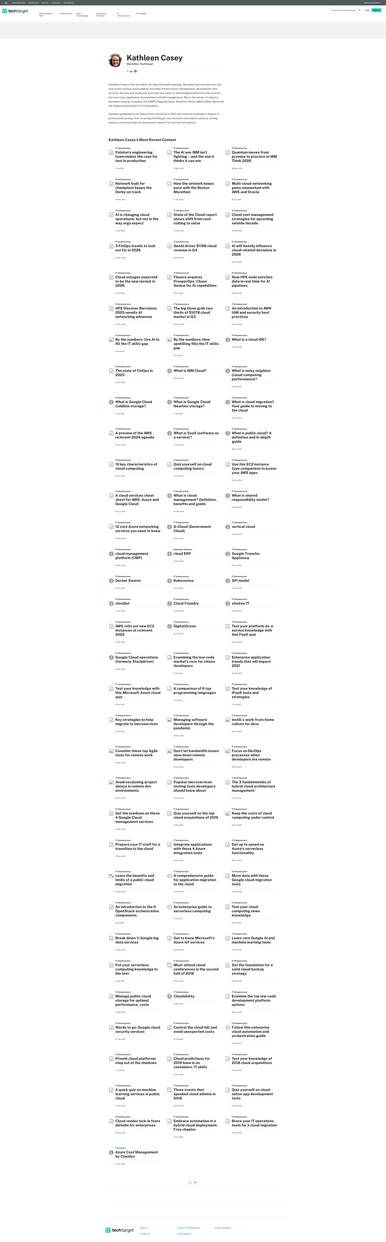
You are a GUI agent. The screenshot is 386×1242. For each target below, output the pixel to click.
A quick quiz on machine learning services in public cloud (137, 1094)
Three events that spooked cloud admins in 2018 (195, 1094)
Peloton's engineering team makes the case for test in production (136, 156)
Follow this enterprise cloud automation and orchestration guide (250, 1031)
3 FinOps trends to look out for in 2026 (135, 248)
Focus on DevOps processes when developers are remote (251, 755)
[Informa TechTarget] (6, 3)
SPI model (240, 580)
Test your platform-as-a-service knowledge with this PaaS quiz (253, 630)
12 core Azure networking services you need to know (137, 528)
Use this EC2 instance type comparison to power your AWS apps (254, 468)
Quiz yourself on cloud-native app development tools (252, 1094)
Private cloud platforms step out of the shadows (136, 1060)
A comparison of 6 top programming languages (195, 690)
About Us (144, 1228)
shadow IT (240, 603)
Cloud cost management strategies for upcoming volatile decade (253, 218)
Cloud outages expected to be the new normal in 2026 (136, 281)
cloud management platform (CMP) (131, 555)
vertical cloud (243, 526)
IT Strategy (141, 13)
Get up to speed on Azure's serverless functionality (248, 848)
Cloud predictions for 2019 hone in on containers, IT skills (192, 1062)
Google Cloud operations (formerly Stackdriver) (136, 659)
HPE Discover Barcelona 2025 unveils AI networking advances (136, 312)
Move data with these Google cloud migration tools (252, 879)
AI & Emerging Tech (45, 14)
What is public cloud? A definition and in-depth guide (252, 437)
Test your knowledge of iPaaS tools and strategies (252, 692)
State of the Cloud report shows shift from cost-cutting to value (195, 218)
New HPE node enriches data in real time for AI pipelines (252, 281)
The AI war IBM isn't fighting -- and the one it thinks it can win (194, 156)
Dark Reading (68, 3)
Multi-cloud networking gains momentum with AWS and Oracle (252, 187)
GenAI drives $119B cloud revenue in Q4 (195, 248)
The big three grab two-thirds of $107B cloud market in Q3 (194, 312)
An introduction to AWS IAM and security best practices (251, 312)
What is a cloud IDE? (249, 339)
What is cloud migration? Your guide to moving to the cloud (253, 406)
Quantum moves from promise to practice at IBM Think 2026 (254, 156)
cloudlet (122, 603)
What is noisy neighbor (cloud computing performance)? (251, 374)
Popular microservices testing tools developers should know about (195, 786)
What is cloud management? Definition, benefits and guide (195, 499)
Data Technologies (82, 14)
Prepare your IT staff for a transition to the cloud (137, 846)
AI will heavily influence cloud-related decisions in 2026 (254, 250)
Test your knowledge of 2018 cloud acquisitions (252, 1060)
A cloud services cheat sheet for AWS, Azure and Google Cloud (137, 499)
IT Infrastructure (123, 14)
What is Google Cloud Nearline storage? (192, 404)
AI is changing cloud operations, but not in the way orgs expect (136, 218)
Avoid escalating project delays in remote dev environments (136, 786)
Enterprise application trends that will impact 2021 (251, 661)
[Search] (359, 10)
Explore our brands (371, 3)
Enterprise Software (101, 14)
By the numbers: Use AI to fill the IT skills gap (137, 341)
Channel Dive (33, 3)
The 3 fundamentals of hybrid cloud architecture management (253, 786)
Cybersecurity (65, 13)
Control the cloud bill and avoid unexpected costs (195, 1029)
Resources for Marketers (188, 1228)
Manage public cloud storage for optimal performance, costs (133, 1000)
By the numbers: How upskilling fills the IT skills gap (196, 343)
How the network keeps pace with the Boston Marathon (194, 187)
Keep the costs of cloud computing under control (253, 815)
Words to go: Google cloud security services (137, 1029)
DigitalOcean (185, 626)
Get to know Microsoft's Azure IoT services (194, 940)
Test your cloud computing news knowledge (246, 911)
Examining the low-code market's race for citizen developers (194, 661)
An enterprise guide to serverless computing (193, 909)
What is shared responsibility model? (250, 497)
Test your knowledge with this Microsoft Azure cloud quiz (138, 692)
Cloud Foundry (186, 603)
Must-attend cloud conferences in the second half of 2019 (196, 969)
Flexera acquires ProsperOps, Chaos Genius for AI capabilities (195, 281)
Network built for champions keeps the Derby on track (133, 187)
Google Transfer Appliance (246, 555)
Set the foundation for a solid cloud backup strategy (252, 969)
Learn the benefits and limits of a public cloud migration (134, 879)
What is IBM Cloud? (190, 370)
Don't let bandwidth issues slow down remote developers (196, 755)
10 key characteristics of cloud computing (136, 466)
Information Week (18, 3)
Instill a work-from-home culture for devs (253, 721)
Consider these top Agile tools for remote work (136, 753)
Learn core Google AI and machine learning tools (253, 940)
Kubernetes (184, 580)
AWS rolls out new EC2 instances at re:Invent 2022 (134, 630)
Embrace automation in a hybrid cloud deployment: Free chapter (195, 1125)
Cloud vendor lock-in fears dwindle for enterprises (137, 1123)
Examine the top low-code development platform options (254, 1000)
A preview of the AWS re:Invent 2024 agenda (134, 435)
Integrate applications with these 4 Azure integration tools (193, 848)
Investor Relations (223, 1228)
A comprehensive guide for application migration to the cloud (195, 879)
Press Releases (184, 1234)
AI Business (55, 3)
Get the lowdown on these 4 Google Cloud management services (137, 817)
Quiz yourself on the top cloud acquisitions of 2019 (196, 815)
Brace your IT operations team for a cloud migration (254, 1123)
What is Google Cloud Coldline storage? (133, 404)
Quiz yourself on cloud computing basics (193, 466)
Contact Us (145, 1234)
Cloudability (184, 996)
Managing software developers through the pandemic (194, 723)
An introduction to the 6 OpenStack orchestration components (137, 911)
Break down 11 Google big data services (137, 940)
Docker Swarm (128, 580)
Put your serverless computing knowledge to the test (136, 969)
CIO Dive (45, 3)
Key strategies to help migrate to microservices (136, 721)
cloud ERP (182, 553)
